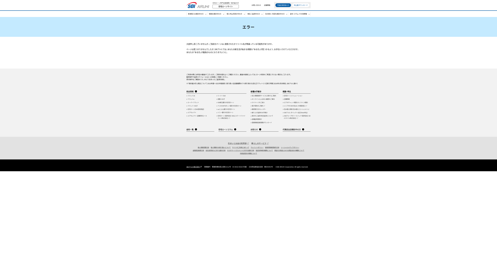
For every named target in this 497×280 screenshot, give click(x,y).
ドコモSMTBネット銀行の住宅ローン (229, 106)
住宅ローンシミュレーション (293, 96)
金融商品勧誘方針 (198, 150)
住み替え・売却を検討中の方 (275, 14)
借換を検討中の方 (215, 14)
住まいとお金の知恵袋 (237, 143)
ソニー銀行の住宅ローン (225, 112)
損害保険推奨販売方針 (272, 147)
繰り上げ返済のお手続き (260, 112)
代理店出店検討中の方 (292, 129)
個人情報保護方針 (203, 147)
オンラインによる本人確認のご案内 (263, 99)
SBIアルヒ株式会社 (193, 167)
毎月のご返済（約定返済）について (262, 116)
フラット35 (191, 96)
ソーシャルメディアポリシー (290, 147)
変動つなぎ (221, 99)
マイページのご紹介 (258, 102)
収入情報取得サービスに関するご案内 (264, 96)
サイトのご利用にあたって (240, 147)
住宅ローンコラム (225, 129)
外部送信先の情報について (248, 153)
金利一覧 (190, 129)
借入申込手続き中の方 (234, 14)
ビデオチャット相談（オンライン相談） (296, 102)
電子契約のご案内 (257, 106)
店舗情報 (267, 5)
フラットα (191, 99)
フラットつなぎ (193, 106)
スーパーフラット (193, 102)
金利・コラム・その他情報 (298, 14)
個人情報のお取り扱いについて (221, 147)
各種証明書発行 (257, 119)
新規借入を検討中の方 (196, 14)
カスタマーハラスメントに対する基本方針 (240, 150)
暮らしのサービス (258, 143)
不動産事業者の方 (283, 5)
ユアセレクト (192, 112)
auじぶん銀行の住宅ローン (226, 109)
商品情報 (190, 91)
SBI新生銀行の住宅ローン (226, 102)
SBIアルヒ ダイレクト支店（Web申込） (296, 112)
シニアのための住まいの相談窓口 (294, 106)
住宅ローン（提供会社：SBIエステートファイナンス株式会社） (231, 117)
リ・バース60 (222, 96)
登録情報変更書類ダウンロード (262, 122)
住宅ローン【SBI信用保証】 (196, 109)
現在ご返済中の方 (253, 14)
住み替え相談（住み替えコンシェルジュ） (296, 109)
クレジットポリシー (257, 147)
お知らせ (254, 129)
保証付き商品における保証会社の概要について (289, 150)
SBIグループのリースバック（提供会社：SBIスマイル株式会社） (297, 117)
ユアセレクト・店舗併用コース (197, 116)
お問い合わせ (256, 5)
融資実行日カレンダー (259, 109)
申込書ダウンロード (301, 5)
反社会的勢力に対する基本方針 (216, 150)
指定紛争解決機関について (264, 150)
